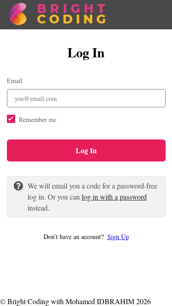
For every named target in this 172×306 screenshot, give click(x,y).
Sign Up (118, 236)
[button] (86, 236)
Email (14, 80)
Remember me (37, 119)
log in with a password (114, 196)
